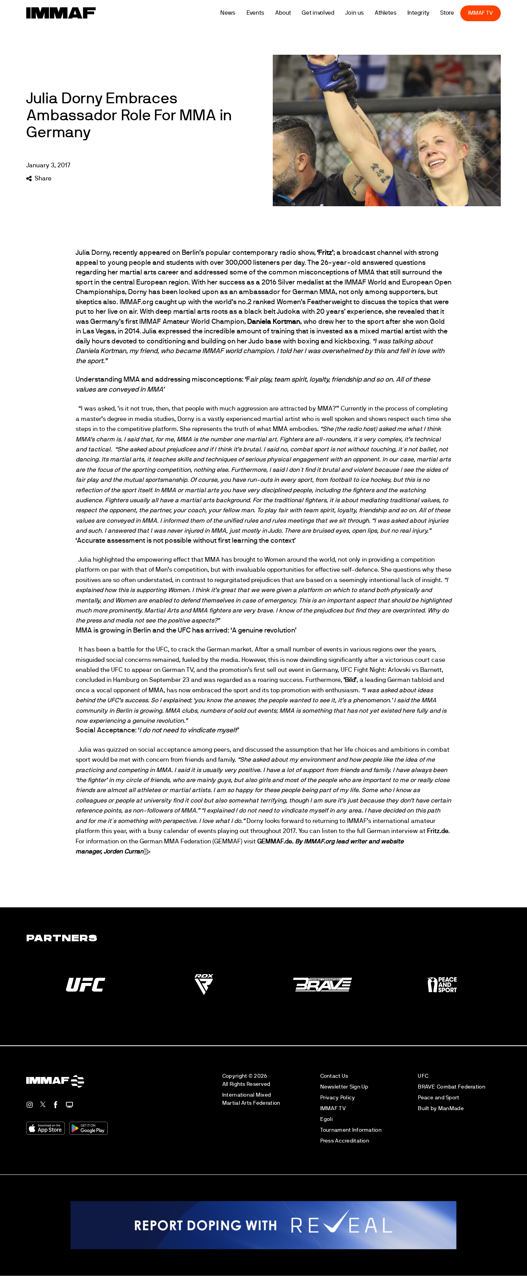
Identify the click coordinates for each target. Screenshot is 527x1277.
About (294, 13)
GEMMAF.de (274, 841)
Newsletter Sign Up (344, 1087)
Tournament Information (351, 1130)
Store (458, 13)
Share (43, 178)
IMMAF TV (491, 13)
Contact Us (334, 1076)
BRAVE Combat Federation (451, 1087)
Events (266, 13)
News (238, 13)
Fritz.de (437, 831)
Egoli (326, 1119)
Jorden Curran (124, 851)
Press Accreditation (344, 1141)
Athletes (396, 13)
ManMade (451, 1108)
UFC (423, 1076)
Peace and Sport (438, 1097)
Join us (365, 13)
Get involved (328, 13)
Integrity (429, 13)
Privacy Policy (337, 1097)
